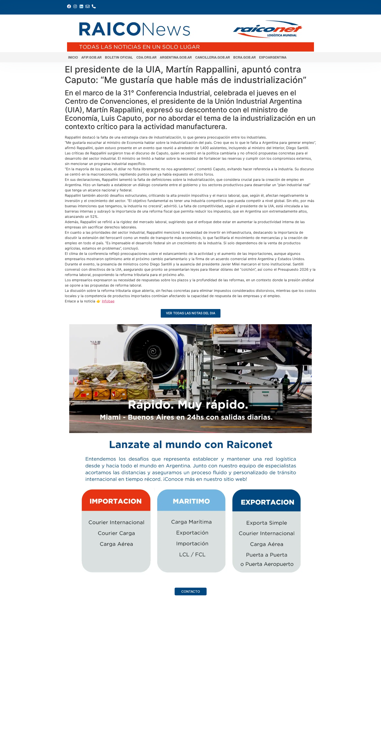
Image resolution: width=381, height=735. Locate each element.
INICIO (73, 57)
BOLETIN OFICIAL (119, 57)
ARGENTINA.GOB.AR (176, 57)
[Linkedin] (81, 6)
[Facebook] (69, 6)
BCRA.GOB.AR (244, 57)
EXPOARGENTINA (272, 57)
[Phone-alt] (94, 6)
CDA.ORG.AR (146, 57)
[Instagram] (75, 6)
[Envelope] (88, 6)
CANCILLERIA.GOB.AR (212, 57)
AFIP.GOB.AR (91, 57)
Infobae (108, 301)
